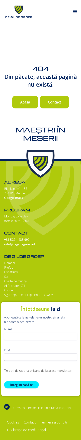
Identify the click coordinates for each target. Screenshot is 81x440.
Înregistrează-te (21, 385)
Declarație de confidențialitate (29, 429)
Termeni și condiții (53, 422)
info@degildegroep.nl (19, 244)
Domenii (9, 263)
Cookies (13, 422)
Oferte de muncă (15, 281)
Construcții (11, 272)
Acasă (25, 102)
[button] (75, 11)
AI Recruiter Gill (14, 286)
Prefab (8, 267)
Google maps (13, 198)
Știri (6, 277)
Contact (54, 102)
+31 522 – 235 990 (16, 240)
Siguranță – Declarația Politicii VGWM (28, 295)
